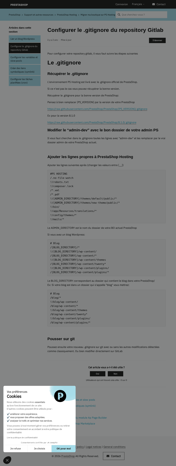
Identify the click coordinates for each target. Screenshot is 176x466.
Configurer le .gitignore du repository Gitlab (23, 48)
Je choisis (39, 448)
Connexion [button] (122, 4)
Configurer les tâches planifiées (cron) (21, 81)
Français (137, 4)
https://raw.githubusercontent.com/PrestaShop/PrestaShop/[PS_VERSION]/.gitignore (97, 109)
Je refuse (15, 448)
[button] (7, 460)
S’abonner (157, 40)
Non (115, 373)
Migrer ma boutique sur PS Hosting (98, 14)
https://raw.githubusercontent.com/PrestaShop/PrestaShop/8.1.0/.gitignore (91, 122)
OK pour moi (64, 448)
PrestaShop (14, 14)
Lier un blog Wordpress (22, 38)
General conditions (114, 446)
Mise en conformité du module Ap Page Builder (79, 417)
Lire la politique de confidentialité (22, 437)
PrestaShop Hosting (67, 14)
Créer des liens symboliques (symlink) (22, 70)
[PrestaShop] (19, 4)
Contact (161, 4)
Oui (97, 373)
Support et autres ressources (38, 14)
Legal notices (93, 446)
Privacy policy (76, 446)
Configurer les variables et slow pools (24, 59)
